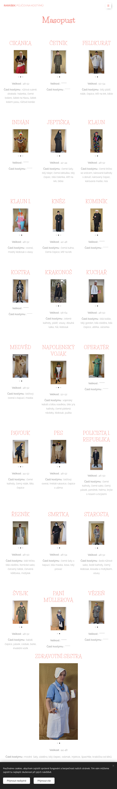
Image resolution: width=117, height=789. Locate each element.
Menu (108, 6)
